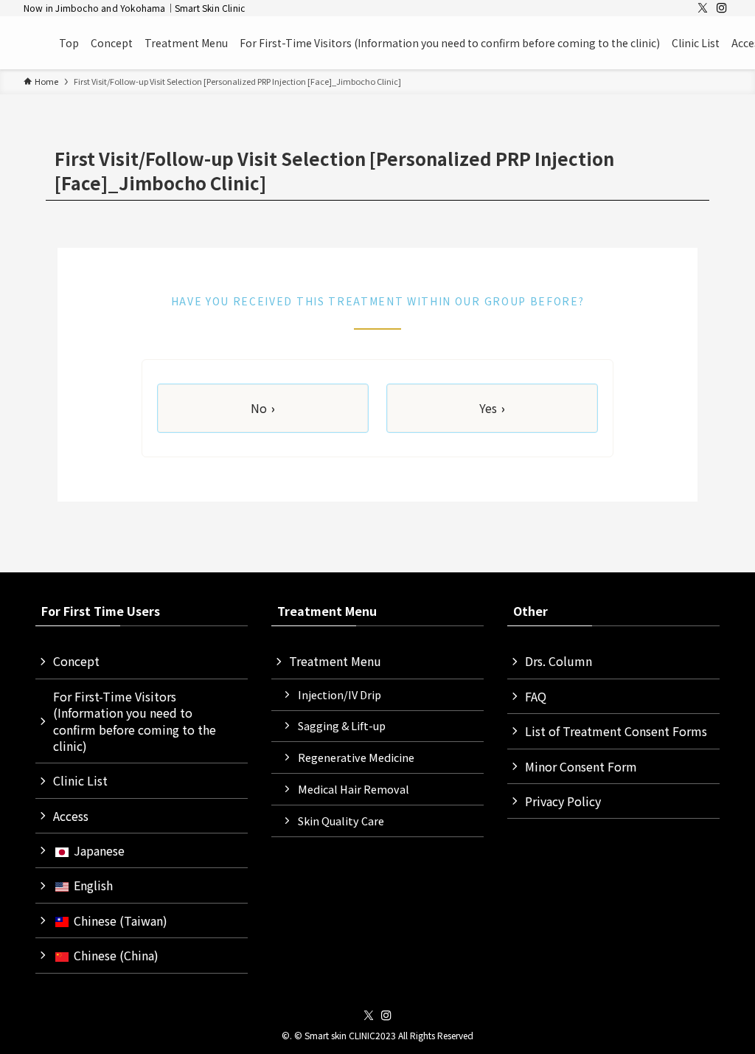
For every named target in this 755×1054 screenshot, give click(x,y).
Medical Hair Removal (353, 789)
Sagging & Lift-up (342, 725)
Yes (492, 408)
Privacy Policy (563, 801)
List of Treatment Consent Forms (616, 731)
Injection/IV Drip (339, 694)
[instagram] (721, 8)
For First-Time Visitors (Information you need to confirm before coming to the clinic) (134, 721)
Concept (76, 661)
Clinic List (80, 780)
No (263, 408)
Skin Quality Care (341, 820)
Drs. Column (558, 661)
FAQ (535, 696)
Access (70, 816)
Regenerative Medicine (356, 757)
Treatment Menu (335, 661)
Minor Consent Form (581, 766)
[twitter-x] (702, 8)
